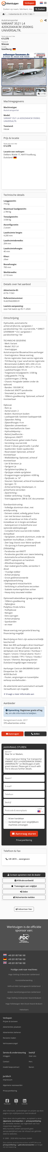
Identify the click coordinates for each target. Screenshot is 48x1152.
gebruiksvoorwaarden (26, 1145)
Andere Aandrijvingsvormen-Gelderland (24, 992)
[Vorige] (4, 74)
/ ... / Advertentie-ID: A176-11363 (19, 14)
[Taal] (41, 3)
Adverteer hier (25, 909)
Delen (25, 891)
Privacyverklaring (24, 840)
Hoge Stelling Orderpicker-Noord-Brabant (24, 998)
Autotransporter (11, 110)
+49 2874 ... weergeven (19, 859)
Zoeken (41, 9)
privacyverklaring (9, 1145)
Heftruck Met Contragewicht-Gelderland (24, 986)
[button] (45, 3)
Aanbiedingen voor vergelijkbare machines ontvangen (23, 823)
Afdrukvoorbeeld (24, 880)
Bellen (37, 734)
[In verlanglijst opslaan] (41, 20)
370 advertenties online (14, 723)
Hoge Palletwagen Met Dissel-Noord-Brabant (24, 1004)
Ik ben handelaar (16, 818)
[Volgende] (44, 74)
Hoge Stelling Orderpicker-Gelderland (24, 974)
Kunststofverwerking (24, 980)
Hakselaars (24, 1009)
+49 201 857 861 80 (16, 955)
